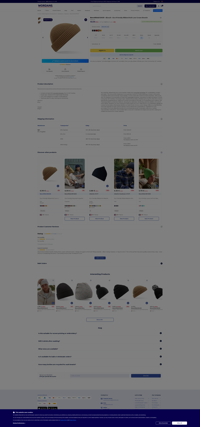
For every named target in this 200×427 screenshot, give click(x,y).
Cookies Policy (63, 420)
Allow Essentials (163, 423)
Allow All (179, 423)
